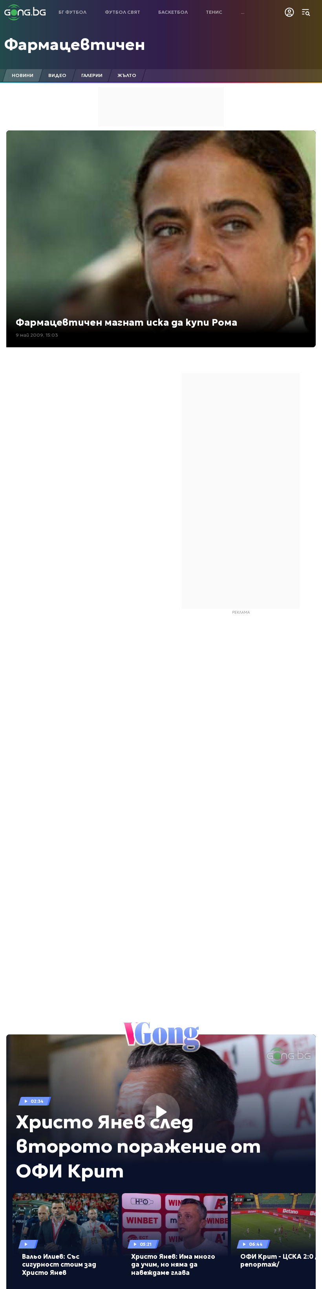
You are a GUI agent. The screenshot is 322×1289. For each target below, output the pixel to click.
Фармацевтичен (74, 44)
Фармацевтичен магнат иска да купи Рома (126, 322)
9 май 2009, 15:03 (37, 335)
